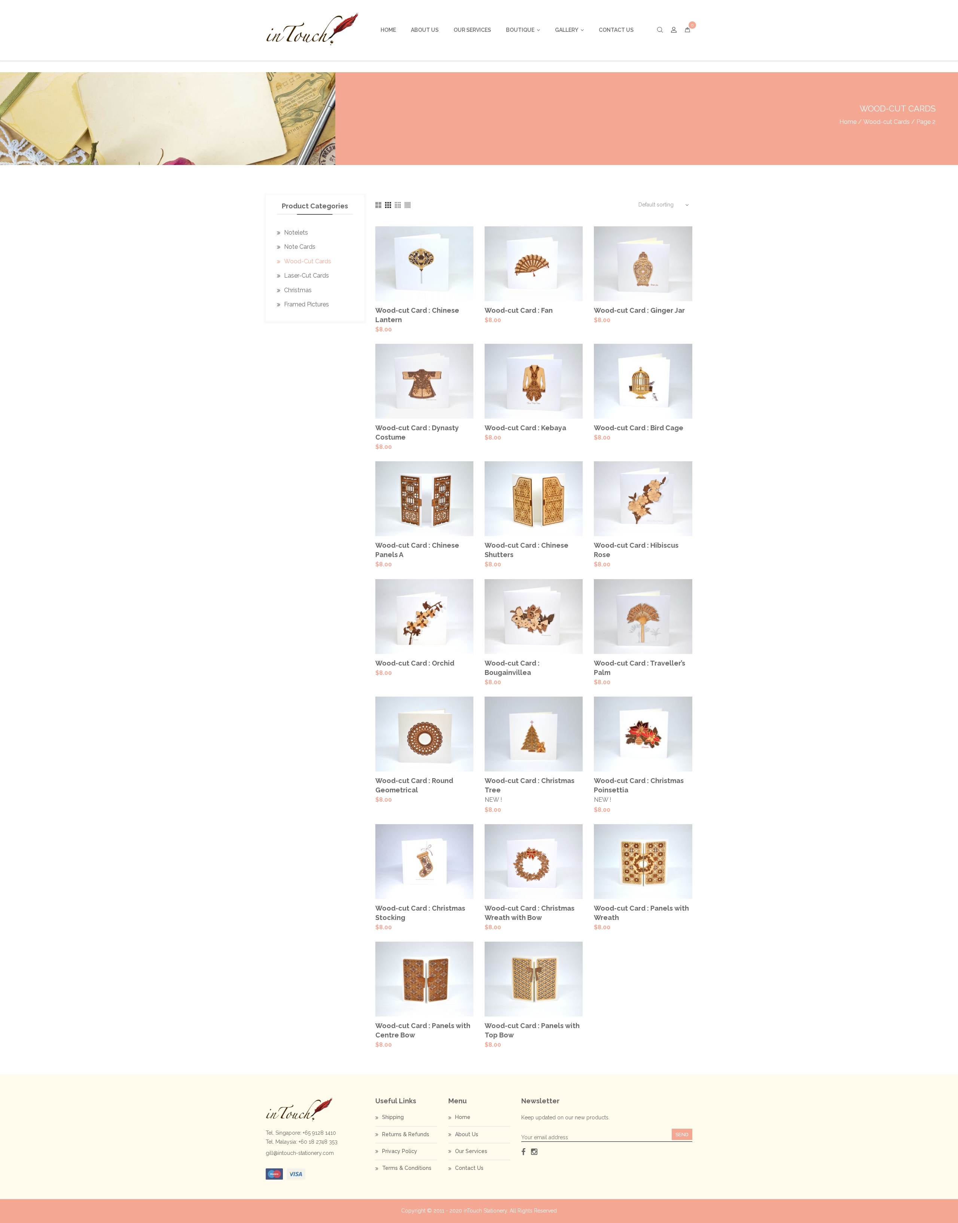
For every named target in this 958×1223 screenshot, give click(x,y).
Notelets (296, 232)
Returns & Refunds (405, 1134)
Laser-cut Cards (306, 275)
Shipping (393, 1117)
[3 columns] (388, 205)
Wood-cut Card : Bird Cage (638, 428)
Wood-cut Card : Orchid (414, 663)
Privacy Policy (399, 1151)
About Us (425, 30)
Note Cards (299, 246)
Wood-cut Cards (886, 121)
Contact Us (616, 30)
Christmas (298, 290)
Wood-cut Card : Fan (519, 310)
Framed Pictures (306, 304)
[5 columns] (408, 205)
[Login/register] (674, 30)
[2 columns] (378, 205)
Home (388, 30)
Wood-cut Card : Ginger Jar (639, 310)
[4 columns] (398, 205)
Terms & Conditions (406, 1168)
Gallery (566, 30)
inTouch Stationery (485, 1211)
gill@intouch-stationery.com (300, 1153)
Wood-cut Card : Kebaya (525, 428)
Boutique (520, 30)
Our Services (472, 30)
